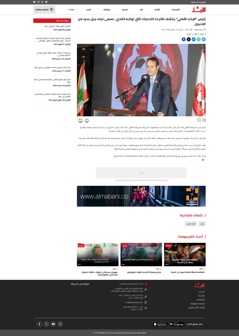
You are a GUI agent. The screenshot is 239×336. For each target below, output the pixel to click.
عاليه (202, 223)
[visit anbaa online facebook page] (39, 324)
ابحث (72, 9)
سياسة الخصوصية (197, 303)
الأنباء (195, 34)
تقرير (201, 268)
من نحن (202, 291)
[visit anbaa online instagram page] (60, 324)
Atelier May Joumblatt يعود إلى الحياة (188, 272)
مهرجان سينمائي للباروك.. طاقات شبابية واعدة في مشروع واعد (100, 273)
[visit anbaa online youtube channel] (53, 324)
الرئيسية (176, 9)
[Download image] (79, 114)
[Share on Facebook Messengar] (194, 39)
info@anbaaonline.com (134, 302)
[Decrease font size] (199, 120)
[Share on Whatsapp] (199, 39)
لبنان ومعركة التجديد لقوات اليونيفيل (144, 272)
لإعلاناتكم (201, 299)
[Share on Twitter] (189, 39)
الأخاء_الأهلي (191, 223)
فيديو (125, 9)
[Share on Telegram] (204, 39)
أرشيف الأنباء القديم (196, 307)
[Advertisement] (141, 172)
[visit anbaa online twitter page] (46, 324)
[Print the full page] (86, 120)
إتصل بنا (201, 295)
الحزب (88, 9)
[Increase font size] (204, 120)
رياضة (202, 34)
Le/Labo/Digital (140, 332)
